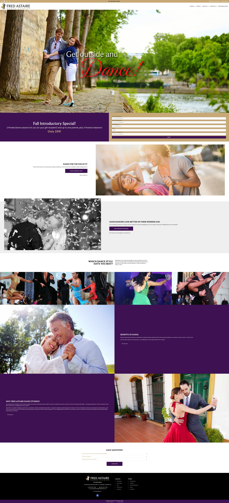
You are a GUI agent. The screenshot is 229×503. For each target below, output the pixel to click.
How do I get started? (86, 456)
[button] (114, 453)
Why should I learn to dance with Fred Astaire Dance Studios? (94, 453)
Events (198, 6)
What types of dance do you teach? (89, 459)
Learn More (28, 291)
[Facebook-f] (9, 1)
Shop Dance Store (223, 6)
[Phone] (1, 1)
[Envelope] (7, 1)
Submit (169, 137)
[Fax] (4, 1)
